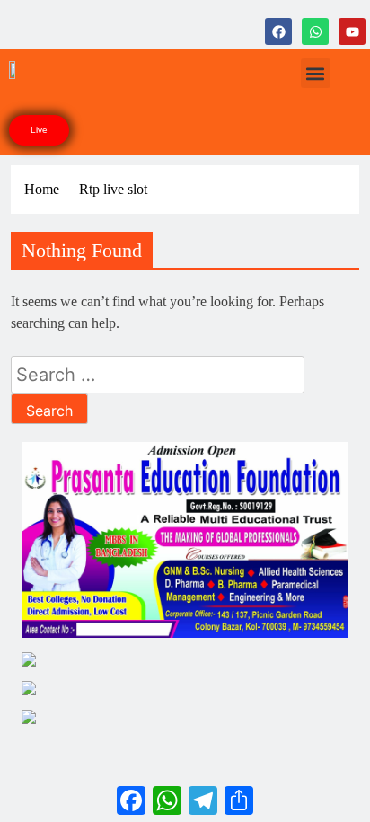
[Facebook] (278, 31)
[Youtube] (352, 31)
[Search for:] (157, 376)
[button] (315, 73)
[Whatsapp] (315, 31)
